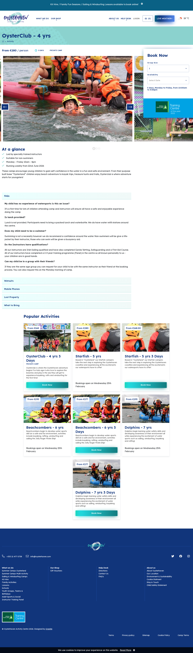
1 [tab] (94, 148)
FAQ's (101, 576)
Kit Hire (5, 579)
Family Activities (9, 582)
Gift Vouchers (56, 571)
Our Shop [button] (56, 18)
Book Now (47, 385)
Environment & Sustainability (159, 576)
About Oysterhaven (155, 571)
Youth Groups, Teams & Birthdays (12, 592)
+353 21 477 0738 (14, 556)
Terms (111, 635)
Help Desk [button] (126, 18)
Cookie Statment (154, 579)
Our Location (152, 573)
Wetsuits (9, 281)
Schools (5, 588)
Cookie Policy (164, 635)
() (149, 18)
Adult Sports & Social (11, 597)
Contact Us (103, 573)
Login (136, 18)
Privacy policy (128, 635)
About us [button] (151, 568)
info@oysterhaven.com (40, 556)
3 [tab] (99, 148)
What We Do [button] (42, 18)
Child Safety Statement (157, 585)
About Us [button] (114, 18)
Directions (103, 571)
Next (130, 107)
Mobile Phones (12, 289)
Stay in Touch (153, 582)
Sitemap (146, 635)
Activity (10, 41)
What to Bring (11, 305)
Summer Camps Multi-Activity (15, 573)
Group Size (152, 63)
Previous (5, 107)
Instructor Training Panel (13, 599)
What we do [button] (8, 568)
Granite (49, 629)
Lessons (5, 585)
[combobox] (168, 68)
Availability (152, 75)
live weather (164, 18)
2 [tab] (96, 148)
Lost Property (11, 297)
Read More (125, 650)
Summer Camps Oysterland (14, 571)
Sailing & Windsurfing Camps (14, 576)
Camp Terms (183, 635)
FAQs (6, 196)
